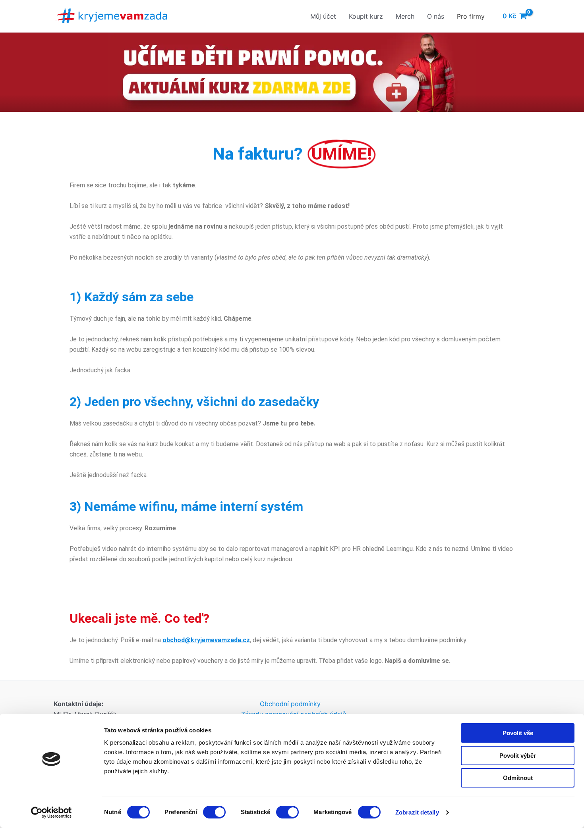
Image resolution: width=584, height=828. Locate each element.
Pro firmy (471, 16)
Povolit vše (518, 733)
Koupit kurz (366, 16)
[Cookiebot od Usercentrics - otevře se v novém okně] (51, 812)
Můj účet (323, 16)
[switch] (214, 812)
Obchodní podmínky (290, 704)
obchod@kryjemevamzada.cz (206, 640)
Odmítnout (518, 777)
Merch (405, 16)
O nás (435, 16)
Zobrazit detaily (417, 812)
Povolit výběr (517, 755)
